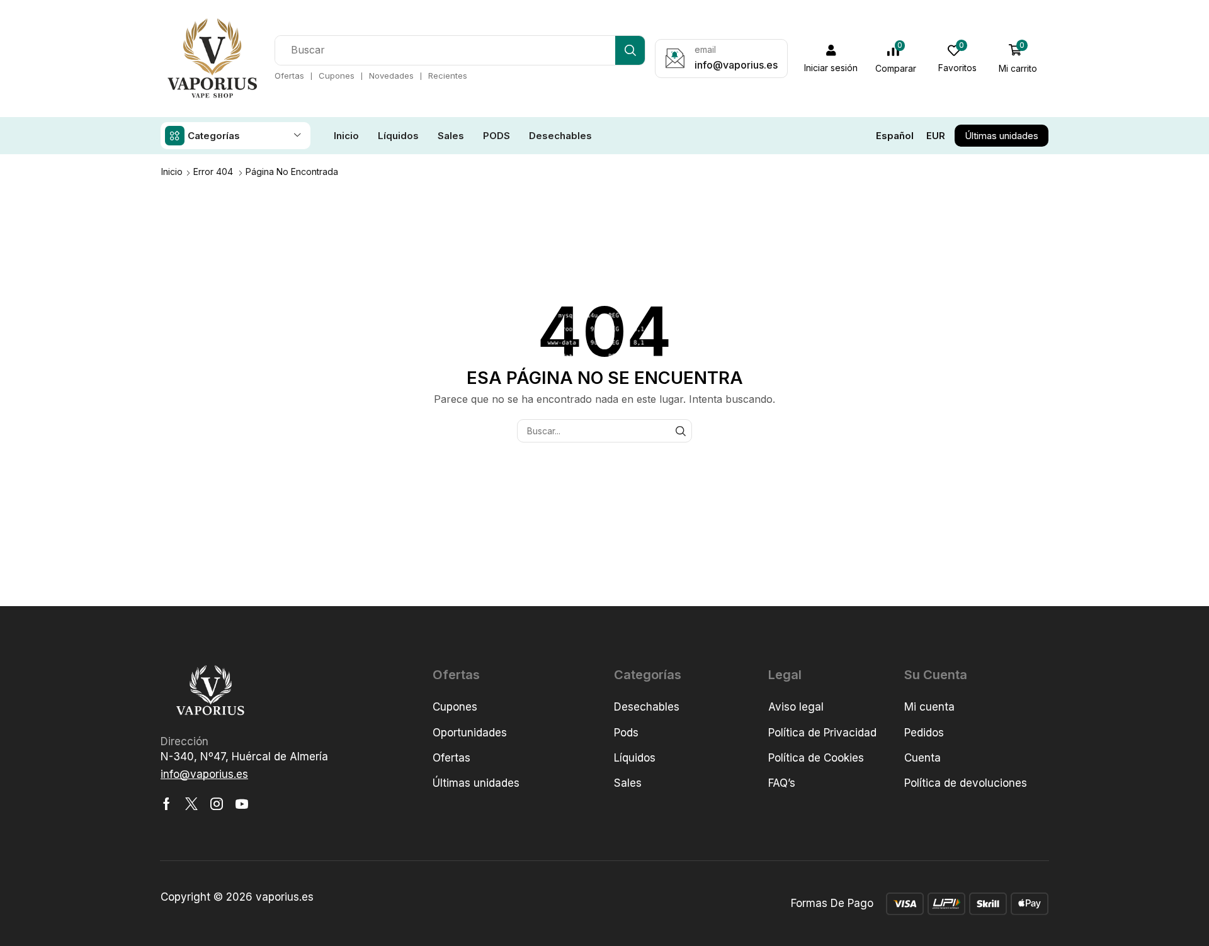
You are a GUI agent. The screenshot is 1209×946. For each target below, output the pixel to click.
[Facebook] (167, 803)
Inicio (172, 171)
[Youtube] (242, 803)
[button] (831, 58)
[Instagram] (216, 803)
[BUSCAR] (680, 430)
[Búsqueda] (630, 50)
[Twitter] (191, 803)
